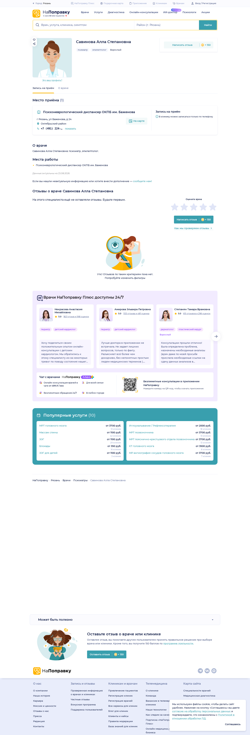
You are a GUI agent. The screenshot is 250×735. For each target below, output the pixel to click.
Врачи (85, 12)
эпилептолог (99, 50)
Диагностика (116, 12)
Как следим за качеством (160, 714)
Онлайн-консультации (143, 12)
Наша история (41, 695)
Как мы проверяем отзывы (191, 228)
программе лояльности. (178, 643)
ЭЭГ (41, 439)
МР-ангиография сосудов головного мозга (156, 452)
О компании (40, 690)
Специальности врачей (197, 690)
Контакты (38, 726)
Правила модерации (120, 721)
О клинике (152, 690)
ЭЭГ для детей (48, 452)
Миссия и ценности (44, 706)
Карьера (38, 700)
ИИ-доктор (170, 12)
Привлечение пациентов (123, 690)
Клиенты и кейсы (118, 716)
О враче (63, 88)
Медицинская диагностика (199, 695)
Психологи (189, 12)
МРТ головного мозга (52, 425)
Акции (205, 12)
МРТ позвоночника (141, 432)
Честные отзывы (80, 699)
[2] (184, 207)
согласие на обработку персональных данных (201, 711)
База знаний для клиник (123, 726)
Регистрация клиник (120, 695)
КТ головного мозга (141, 446)
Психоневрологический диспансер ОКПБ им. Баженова (88, 112)
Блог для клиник (118, 711)
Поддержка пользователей (87, 709)
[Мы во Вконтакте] (207, 671)
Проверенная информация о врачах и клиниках (87, 692)
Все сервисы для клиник (122, 706)
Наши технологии (156, 709)
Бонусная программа (83, 704)
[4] (203, 207)
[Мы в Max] (214, 671)
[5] (213, 207)
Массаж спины (48, 432)
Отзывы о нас (41, 711)
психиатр (83, 50)
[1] (174, 207)
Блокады (44, 446)
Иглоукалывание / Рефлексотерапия (152, 425)
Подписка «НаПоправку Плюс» (160, 721)
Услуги (98, 12)
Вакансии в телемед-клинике (158, 702)
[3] (193, 207)
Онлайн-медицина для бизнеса (159, 730)
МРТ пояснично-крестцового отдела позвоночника (162, 439)
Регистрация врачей (120, 700)
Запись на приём (43, 88)
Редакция (39, 721)
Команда (151, 695)
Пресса (37, 716)
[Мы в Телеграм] (200, 671)
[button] (83, 25)
